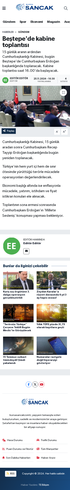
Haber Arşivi (48, 457)
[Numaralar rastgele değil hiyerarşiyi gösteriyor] (52, 345)
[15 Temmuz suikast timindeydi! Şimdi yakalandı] (18, 345)
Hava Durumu (15, 440)
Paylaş (10, 131)
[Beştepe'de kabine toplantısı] (35, 106)
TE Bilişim (44, 485)
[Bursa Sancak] (35, 8)
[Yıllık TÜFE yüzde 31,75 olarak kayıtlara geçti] (52, 313)
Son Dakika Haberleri (18, 457)
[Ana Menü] (4, 8)
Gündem (9, 22)
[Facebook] (29, 384)
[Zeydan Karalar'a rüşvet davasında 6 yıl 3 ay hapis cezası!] (52, 280)
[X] (35, 384)
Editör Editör (32, 243)
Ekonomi (37, 22)
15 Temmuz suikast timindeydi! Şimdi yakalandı (14, 360)
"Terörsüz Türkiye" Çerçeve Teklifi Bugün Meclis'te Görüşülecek (17, 327)
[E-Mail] (26, 251)
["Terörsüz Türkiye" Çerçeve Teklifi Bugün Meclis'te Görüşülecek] (18, 313)
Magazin (53, 22)
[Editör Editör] (11, 245)
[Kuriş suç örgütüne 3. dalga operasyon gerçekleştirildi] (18, 280)
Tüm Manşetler (49, 449)
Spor (23, 22)
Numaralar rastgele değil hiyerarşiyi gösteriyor (49, 360)
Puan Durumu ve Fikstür (19, 449)
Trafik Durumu (49, 440)
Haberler (8, 32)
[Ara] (66, 8)
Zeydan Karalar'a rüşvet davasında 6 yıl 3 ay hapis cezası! (51, 294)
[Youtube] (42, 384)
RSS (12, 473)
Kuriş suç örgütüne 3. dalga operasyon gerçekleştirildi (16, 294)
